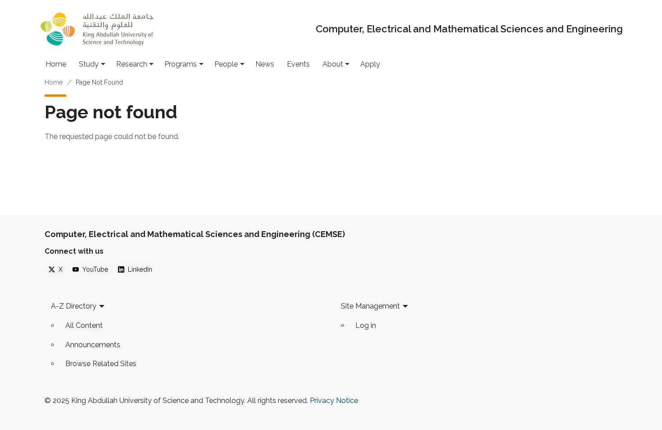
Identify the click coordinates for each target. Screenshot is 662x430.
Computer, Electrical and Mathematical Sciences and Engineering (469, 29)
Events (298, 64)
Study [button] (89, 64)
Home (55, 64)
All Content (84, 325)
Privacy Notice (334, 400)
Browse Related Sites (100, 363)
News (264, 64)
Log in (365, 325)
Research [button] (131, 64)
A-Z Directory (73, 306)
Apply (370, 64)
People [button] (226, 64)
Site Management (370, 306)
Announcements (92, 344)
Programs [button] (180, 64)
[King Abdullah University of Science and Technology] (96, 29)
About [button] (332, 64)
